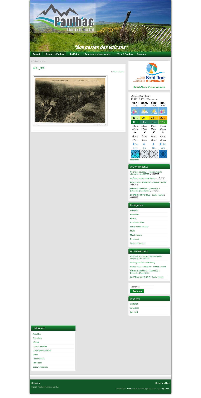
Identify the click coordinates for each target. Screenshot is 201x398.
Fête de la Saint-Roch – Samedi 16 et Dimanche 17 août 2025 (145, 190)
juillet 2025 (134, 308)
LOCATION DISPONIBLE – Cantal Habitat (146, 195)
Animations (134, 214)
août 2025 (134, 304)
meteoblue (134, 160)
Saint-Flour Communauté (149, 87)
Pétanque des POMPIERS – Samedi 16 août (148, 182)
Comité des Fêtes (137, 223)
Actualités (134, 210)
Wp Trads (165, 389)
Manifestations (136, 235)
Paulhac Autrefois (39, 61)
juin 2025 (134, 312)
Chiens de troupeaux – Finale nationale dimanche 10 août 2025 (146, 173)
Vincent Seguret (118, 72)
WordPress (131, 389)
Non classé (134, 239)
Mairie (132, 231)
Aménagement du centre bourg (142, 178)
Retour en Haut (162, 383)
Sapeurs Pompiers (137, 243)
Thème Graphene (144, 389)
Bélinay (133, 219)
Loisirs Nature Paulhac (139, 227)
